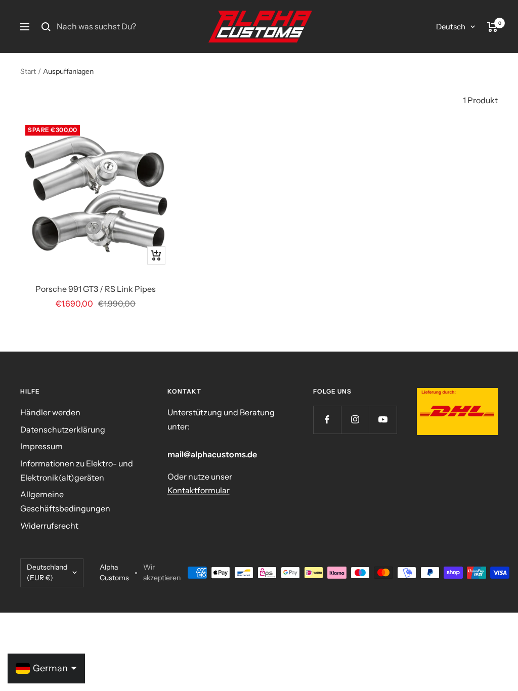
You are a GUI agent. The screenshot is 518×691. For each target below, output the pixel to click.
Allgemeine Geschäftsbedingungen (65, 501)
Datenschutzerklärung (62, 429)
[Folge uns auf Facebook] (327, 420)
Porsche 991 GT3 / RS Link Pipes (95, 289)
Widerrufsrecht (49, 526)
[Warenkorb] (492, 27)
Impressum (41, 446)
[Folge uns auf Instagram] (355, 420)
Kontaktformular (198, 490)
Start (28, 71)
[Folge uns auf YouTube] (383, 420)
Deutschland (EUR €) (47, 573)
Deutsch (450, 26)
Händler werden (50, 412)
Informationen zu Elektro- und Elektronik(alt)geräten (76, 470)
